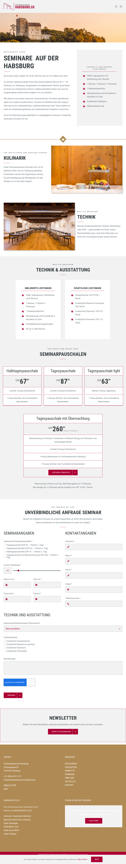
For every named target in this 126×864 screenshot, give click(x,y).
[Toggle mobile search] (116, 6)
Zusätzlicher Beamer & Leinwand (20, 644)
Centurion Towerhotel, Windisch (17, 816)
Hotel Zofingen (10, 834)
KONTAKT (69, 785)
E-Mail (68, 584)
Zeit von (37, 579)
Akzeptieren (94, 821)
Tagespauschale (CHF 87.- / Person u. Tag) (25, 545)
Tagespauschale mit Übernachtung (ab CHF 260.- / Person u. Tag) (32, 556)
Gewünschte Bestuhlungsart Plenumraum (22, 623)
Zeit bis (37, 593)
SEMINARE (69, 774)
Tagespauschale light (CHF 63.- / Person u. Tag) (27, 548)
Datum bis (9, 593)
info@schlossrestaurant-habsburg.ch (20, 780)
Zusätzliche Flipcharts (15, 648)
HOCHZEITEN (71, 767)
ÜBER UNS (69, 778)
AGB (6, 789)
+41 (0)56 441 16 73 (12, 776)
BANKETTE (70, 771)
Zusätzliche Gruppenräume (18, 641)
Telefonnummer (72, 598)
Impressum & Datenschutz (79, 854)
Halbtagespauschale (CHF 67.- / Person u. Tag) (26, 551)
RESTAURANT (71, 764)
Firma (68, 570)
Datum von (9, 579)
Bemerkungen (10, 659)
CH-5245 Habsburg (12, 771)
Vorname (70, 541)
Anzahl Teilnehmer (12, 565)
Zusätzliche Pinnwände (16, 651)
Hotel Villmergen (11, 823)
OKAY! (97, 859)
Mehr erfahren (82, 859)
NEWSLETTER (10, 785)
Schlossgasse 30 (11, 767)
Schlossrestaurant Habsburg (16, 764)
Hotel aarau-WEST (12, 830)
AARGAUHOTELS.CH (22, 810)
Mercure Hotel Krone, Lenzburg (17, 820)
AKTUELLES (70, 781)
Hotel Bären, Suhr (11, 827)
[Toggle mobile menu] (121, 6)
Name (68, 555)
